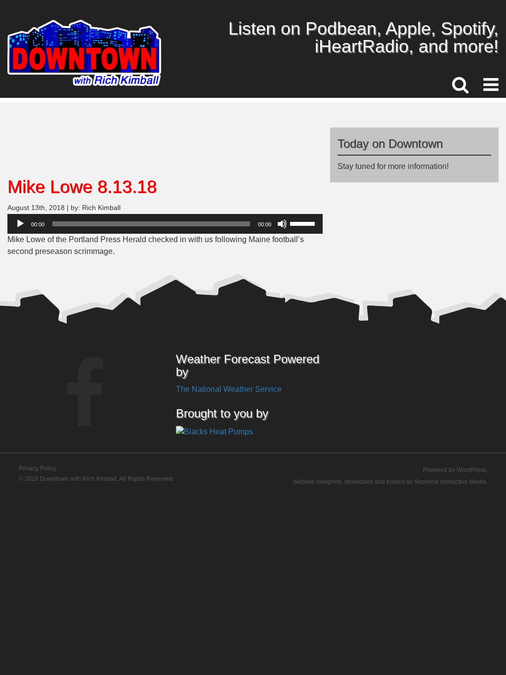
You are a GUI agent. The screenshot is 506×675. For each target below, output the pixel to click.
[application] (165, 224)
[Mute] (282, 224)
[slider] (304, 223)
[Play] (20, 224)
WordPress (471, 469)
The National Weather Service (229, 389)
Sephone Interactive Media (450, 481)
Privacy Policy (37, 468)
